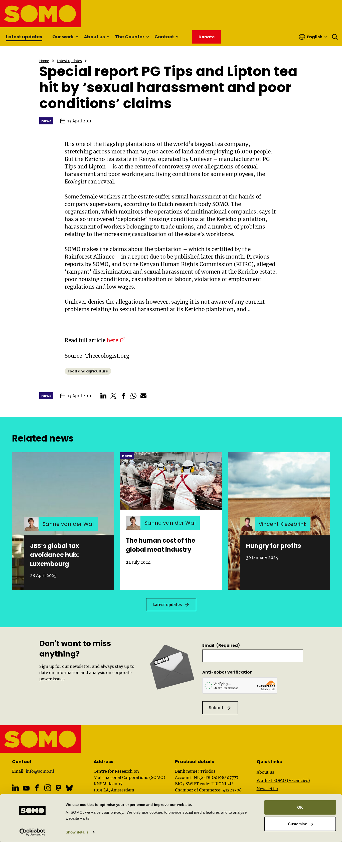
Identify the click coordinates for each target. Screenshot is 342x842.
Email (221, 645)
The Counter (129, 37)
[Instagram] (47, 787)
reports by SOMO (86, 264)
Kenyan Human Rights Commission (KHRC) (197, 264)
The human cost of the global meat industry (160, 545)
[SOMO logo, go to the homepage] (40, 13)
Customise (297, 823)
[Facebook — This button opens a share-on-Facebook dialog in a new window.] (123, 396)
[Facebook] (37, 787)
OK (300, 807)
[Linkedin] (15, 787)
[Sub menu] (77, 37)
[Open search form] (335, 37)
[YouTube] (26, 788)
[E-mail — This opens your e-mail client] (143, 396)
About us (94, 37)
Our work (63, 37)
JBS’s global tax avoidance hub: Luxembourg (54, 555)
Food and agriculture (88, 371)
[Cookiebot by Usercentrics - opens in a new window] (32, 832)
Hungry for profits (273, 546)
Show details (77, 832)
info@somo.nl (40, 771)
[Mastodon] (58, 787)
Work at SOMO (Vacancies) (283, 780)
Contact (164, 37)
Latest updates (24, 37)
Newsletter (267, 788)
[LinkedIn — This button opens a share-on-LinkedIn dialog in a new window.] (103, 396)
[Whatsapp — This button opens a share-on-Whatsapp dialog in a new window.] (133, 396)
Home (44, 60)
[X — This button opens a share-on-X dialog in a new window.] (113, 396)
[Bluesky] (69, 787)
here (116, 340)
